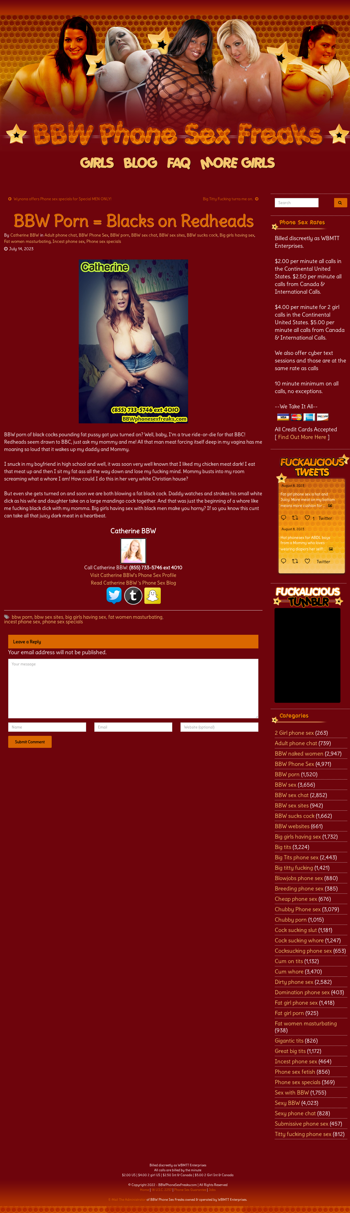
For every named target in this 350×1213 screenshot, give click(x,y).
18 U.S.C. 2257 (161, 1190)
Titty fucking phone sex (303, 1134)
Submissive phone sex (301, 1123)
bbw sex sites (48, 617)
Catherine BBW (24, 235)
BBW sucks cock (202, 235)
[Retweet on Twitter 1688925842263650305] (297, 518)
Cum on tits (289, 961)
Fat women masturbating (27, 241)
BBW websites (292, 826)
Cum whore (289, 971)
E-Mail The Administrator (127, 1199)
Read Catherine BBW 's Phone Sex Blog (133, 583)
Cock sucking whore (299, 940)
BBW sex (285, 784)
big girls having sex (85, 617)
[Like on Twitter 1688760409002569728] (309, 561)
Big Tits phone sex (297, 857)
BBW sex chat (144, 235)
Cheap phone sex (296, 898)
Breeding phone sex (299, 888)
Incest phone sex (68, 241)
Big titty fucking (294, 867)
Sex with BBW (292, 1092)
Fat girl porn (289, 1013)
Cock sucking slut (296, 929)
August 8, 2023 (293, 485)
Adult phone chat (61, 235)
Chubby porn (291, 919)
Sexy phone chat (295, 1113)
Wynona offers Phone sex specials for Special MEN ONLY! (62, 198)
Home (144, 1190)
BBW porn (119, 235)
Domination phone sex (302, 992)
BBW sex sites (172, 235)
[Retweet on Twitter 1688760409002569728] (297, 561)
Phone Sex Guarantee (190, 1190)
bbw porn (22, 617)
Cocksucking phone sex (303, 950)
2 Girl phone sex (294, 732)
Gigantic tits (289, 1040)
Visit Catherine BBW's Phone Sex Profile (133, 575)
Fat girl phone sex (296, 1002)
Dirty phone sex (294, 981)
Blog (141, 163)
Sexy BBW (287, 1102)
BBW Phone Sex (93, 235)
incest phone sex (22, 621)
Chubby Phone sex (298, 909)
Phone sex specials (103, 241)
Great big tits (290, 1050)
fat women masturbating (135, 617)
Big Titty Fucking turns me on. (228, 198)
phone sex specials (62, 621)
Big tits (283, 846)
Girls (97, 163)
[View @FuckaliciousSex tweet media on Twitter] (330, 505)
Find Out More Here (302, 436)
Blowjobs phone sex (299, 878)
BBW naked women (299, 753)
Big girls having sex (237, 235)
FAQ (179, 163)
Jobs (212, 1190)
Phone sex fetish (295, 1071)
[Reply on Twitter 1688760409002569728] (285, 561)
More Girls (237, 163)
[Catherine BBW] (133, 549)
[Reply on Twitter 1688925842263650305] (285, 518)
